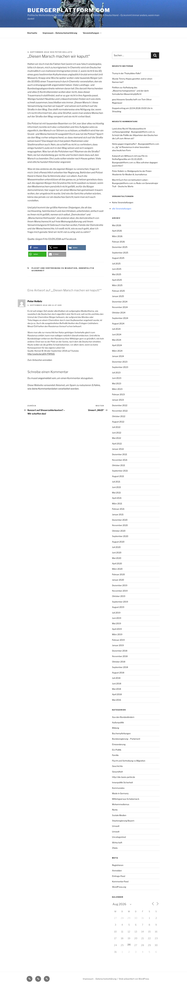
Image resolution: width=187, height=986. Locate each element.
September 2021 (120, 470)
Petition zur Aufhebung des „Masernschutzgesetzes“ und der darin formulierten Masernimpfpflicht (130, 90)
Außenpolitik (118, 722)
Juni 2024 (116, 334)
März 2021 (117, 503)
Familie (115, 755)
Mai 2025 (116, 274)
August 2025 (118, 258)
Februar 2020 (118, 574)
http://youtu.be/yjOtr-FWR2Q (41, 354)
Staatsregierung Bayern (123, 820)
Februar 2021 (118, 509)
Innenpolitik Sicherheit (122, 782)
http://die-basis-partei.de (123, 777)
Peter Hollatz (63, 52)
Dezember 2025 (119, 247)
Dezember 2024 (119, 301)
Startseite (32, 33)
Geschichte (117, 766)
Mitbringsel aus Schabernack (125, 799)
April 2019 (117, 629)
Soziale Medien (119, 815)
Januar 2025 (118, 296)
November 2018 (120, 656)
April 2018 (117, 694)
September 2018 (120, 667)
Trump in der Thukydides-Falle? (126, 73)
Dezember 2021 (119, 454)
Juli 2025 (116, 263)
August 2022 (118, 421)
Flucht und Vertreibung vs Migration (54, 268)
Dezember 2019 (119, 585)
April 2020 (117, 563)
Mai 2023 (116, 383)
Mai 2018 (116, 689)
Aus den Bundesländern (123, 717)
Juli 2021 (116, 481)
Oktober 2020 (118, 531)
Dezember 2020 (120, 520)
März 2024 (117, 351)
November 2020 (120, 525)
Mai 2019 (116, 623)
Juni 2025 (116, 269)
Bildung (115, 728)
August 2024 (118, 323)
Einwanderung (118, 744)
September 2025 (120, 252)
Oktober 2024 (118, 312)
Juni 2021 (116, 487)
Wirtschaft (117, 842)
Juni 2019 (116, 618)
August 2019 (118, 607)
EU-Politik (116, 750)
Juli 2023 (116, 372)
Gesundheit (117, 771)
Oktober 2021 (118, 465)
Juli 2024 (116, 329)
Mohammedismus (120, 804)
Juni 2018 (116, 683)
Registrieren (117, 865)
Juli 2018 (116, 678)
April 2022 (117, 443)
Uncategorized (119, 837)
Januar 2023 (118, 400)
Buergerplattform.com (68, 10)
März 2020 (117, 569)
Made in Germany (120, 793)
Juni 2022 (116, 432)
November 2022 (120, 410)
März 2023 (117, 389)
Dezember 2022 (119, 405)
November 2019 (120, 590)
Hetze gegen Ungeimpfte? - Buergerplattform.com (135, 144)
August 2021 (118, 476)
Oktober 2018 (118, 661)
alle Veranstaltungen (121, 208)
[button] (37, 247)
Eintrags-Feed (118, 876)
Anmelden (117, 870)
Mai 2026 (116, 225)
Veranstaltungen (91, 33)
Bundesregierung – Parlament (126, 739)
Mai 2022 (116, 438)
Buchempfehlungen (121, 733)
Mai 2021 (116, 492)
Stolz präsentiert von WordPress (134, 979)
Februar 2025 (118, 291)
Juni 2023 (116, 378)
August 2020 (118, 541)
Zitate (115, 848)
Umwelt (115, 826)
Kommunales (118, 788)
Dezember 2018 (119, 650)
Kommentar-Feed (120, 881)
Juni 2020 (116, 552)
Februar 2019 (118, 640)
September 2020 (120, 536)
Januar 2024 (118, 356)
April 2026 (117, 230)
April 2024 (117, 345)
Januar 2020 (118, 580)
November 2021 (119, 460)
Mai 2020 (116, 558)
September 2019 (120, 601)
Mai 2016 (116, 700)
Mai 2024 (116, 340)
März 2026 (117, 236)
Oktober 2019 (118, 596)
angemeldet (44, 378)
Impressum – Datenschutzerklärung (60, 33)
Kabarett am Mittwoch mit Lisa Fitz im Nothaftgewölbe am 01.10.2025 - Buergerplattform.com (130, 159)
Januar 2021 (118, 514)
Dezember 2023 (119, 361)
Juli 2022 (116, 427)
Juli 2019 (116, 612)
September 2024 (120, 318)
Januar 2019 (118, 645)
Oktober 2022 (118, 416)
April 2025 (117, 280)
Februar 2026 (118, 241)
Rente (115, 809)
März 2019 (117, 634)
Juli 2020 (116, 547)
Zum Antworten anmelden (39, 360)
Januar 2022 (118, 449)
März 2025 (117, 285)
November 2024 (120, 307)
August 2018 (118, 672)
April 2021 (117, 498)
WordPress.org (119, 887)
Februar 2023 (118, 394)
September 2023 (120, 367)
